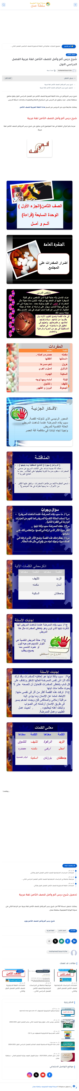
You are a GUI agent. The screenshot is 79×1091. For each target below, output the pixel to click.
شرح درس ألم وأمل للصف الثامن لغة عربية (58, 84)
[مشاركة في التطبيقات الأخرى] (49, 941)
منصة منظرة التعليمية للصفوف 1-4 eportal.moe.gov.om (39, 1011)
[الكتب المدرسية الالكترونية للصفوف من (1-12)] (68, 1034)
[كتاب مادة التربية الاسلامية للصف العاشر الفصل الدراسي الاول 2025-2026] (68, 1046)
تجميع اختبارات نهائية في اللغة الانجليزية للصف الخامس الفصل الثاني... (35, 46)
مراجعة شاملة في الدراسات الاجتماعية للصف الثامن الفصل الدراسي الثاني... (47, 879)
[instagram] (29, 1074)
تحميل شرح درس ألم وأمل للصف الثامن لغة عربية (56, 88)
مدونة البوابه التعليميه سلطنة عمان (44, 1087)
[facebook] (49, 1074)
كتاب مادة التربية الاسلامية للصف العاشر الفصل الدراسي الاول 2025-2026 (33, 1045)
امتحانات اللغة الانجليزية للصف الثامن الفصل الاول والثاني (54, 886)
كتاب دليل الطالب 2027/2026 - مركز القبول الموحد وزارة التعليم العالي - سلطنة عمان (32, 1057)
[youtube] (42, 1074)
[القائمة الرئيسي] (75, 4)
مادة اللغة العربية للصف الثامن (32, 107)
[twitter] (36, 1074)
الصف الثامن (71, 54)
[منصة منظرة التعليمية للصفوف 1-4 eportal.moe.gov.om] (68, 1012)
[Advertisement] (39, 27)
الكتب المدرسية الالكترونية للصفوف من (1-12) (43, 1033)
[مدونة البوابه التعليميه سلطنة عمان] (39, 5)
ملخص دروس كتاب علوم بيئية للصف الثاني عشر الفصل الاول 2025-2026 (34, 1022)
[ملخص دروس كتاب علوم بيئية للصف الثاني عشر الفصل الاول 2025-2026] (68, 1023)
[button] (67, 941)
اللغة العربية (50, 930)
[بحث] (3, 4)
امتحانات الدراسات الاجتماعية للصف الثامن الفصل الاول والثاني (52, 873)
